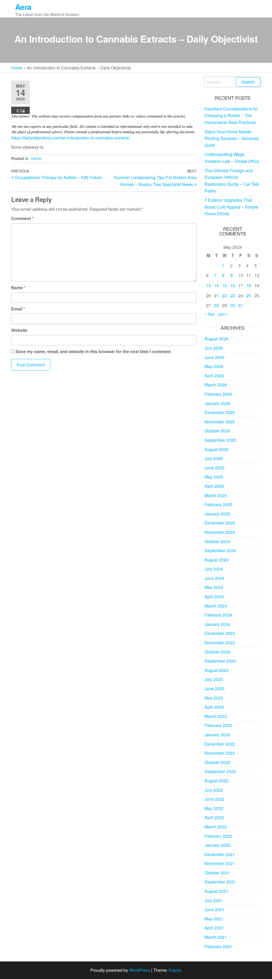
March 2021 (216, 937)
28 (216, 305)
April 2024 (214, 596)
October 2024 (217, 541)
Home (17, 68)
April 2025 (214, 486)
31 (240, 305)
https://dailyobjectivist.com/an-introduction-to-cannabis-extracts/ (70, 138)
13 (208, 285)
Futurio (175, 970)
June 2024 (214, 578)
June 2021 (214, 909)
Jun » (223, 314)
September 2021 (220, 882)
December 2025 (220, 412)
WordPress (139, 970)
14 (216, 285)
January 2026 (217, 403)
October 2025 (217, 431)
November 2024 (220, 532)
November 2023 (220, 642)
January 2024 (217, 624)
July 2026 (214, 348)
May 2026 (214, 366)
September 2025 (220, 440)
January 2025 (217, 514)
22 (224, 295)
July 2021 (214, 900)
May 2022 (214, 808)
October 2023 (217, 652)
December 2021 (220, 854)
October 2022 (217, 762)
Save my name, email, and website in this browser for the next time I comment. (94, 351)
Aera (23, 6)
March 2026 (216, 385)
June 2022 (214, 799)
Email (18, 309)
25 (248, 295)
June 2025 (214, 468)
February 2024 (218, 615)
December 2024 (220, 523)
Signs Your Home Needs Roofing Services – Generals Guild (232, 138)
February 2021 (218, 946)
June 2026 (214, 357)
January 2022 (217, 845)
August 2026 (216, 339)
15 (224, 285)
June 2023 (214, 688)
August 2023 (216, 670)
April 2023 (214, 707)
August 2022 (216, 781)
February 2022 (218, 836)
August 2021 (216, 891)
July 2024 (214, 569)
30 (232, 305)
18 (248, 285)
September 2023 (220, 661)
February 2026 (218, 394)
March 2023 (216, 716)
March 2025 (216, 495)
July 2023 (214, 679)
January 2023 (217, 735)
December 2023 (220, 633)
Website (19, 330)
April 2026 (214, 376)
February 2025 (218, 504)
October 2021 (217, 873)
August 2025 (216, 449)
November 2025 (220, 422)
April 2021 (214, 928)
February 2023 (218, 725)
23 (232, 295)
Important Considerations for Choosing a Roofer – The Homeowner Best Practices (231, 115)
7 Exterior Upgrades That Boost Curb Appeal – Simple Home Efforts (231, 207)
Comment (22, 218)
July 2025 (214, 458)
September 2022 (220, 771)
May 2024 (214, 587)
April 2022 (214, 817)
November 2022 (220, 753)
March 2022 (216, 827)
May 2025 (214, 477)
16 (232, 285)
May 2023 (214, 698)
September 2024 (220, 550)
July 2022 (214, 790)
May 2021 (214, 919)
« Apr (210, 314)
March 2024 (216, 606)
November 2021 (220, 863)
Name (18, 287)
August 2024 (216, 560)
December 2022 (220, 744)
